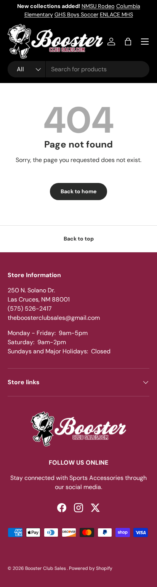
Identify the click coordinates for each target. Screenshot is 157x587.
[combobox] (78, 69)
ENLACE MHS (116, 14)
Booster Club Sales (46, 568)
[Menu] (144, 41)
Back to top (79, 238)
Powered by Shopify (90, 568)
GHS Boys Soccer (76, 14)
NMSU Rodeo (98, 6)
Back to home (78, 191)
